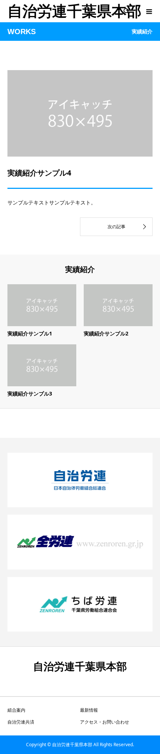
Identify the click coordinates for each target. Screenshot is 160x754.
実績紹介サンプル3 (29, 393)
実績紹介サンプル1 (29, 333)
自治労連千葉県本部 (74, 11)
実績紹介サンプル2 (106, 333)
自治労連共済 (20, 722)
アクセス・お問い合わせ (104, 722)
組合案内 (16, 710)
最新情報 (89, 710)
